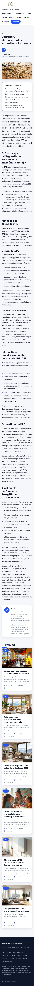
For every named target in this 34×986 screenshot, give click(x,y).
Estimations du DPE (12, 102)
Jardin (4, 17)
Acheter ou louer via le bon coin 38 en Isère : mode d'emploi (13, 719)
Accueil (5, 9)
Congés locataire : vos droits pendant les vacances (16, 909)
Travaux (26, 17)
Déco (17, 9)
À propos (5, 22)
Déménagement (8, 13)
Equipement (20, 13)
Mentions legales (7, 961)
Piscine (18, 17)
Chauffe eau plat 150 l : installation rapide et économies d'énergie (14, 862)
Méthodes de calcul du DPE (15, 94)
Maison (11, 17)
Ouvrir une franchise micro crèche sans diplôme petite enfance (14, 814)
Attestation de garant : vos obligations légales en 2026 (16, 766)
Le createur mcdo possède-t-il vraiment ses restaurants (16, 672)
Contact (16, 22)
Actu (11, 9)
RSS (16, 961)
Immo (29, 13)
